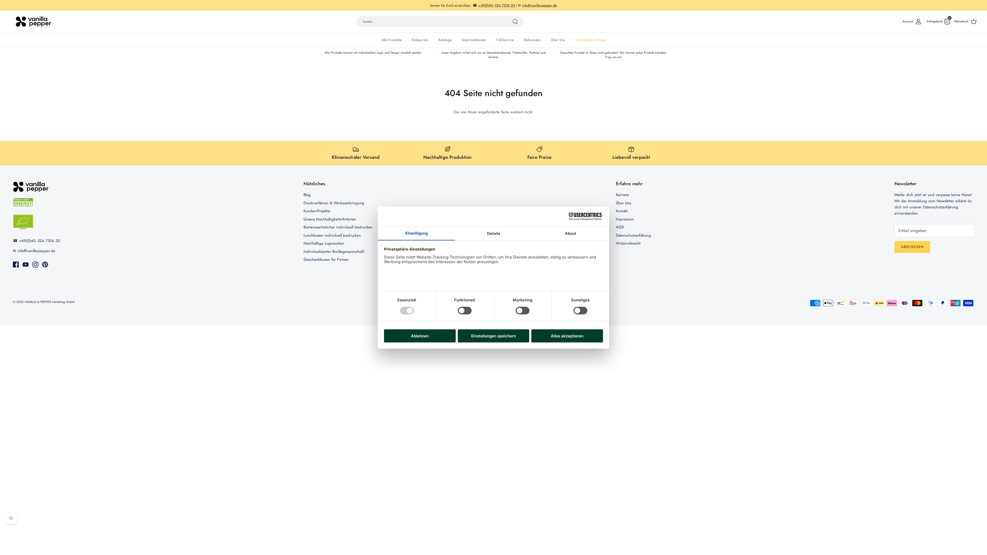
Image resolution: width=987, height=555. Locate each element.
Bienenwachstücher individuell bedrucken (338, 227)
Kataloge (445, 39)
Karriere (622, 195)
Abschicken (912, 246)
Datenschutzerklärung (633, 235)
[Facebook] (16, 264)
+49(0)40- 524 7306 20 (496, 5)
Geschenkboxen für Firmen (326, 259)
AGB (620, 227)
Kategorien (420, 39)
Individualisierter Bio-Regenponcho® (334, 251)
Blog (307, 195)
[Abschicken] (515, 21)
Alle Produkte (391, 39)
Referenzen (532, 39)
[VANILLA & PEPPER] (33, 21)
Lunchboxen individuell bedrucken (332, 235)
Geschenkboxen (474, 39)
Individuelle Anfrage (590, 39)
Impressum (625, 219)
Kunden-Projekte (317, 211)
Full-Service (505, 39)
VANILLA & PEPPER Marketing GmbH (50, 302)
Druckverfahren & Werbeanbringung (334, 203)
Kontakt (622, 211)
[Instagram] (35, 264)
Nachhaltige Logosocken (324, 243)
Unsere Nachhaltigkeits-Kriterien (330, 219)
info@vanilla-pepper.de (539, 5)
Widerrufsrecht (628, 243)
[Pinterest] (45, 264)
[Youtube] (26, 264)
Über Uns (558, 39)
